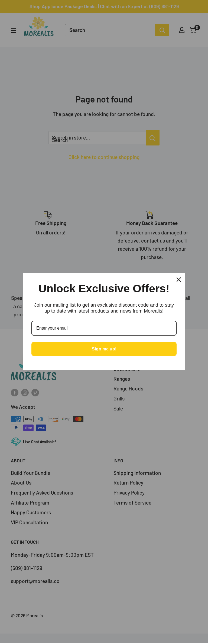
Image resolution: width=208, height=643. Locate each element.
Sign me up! (104, 349)
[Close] (178, 279)
